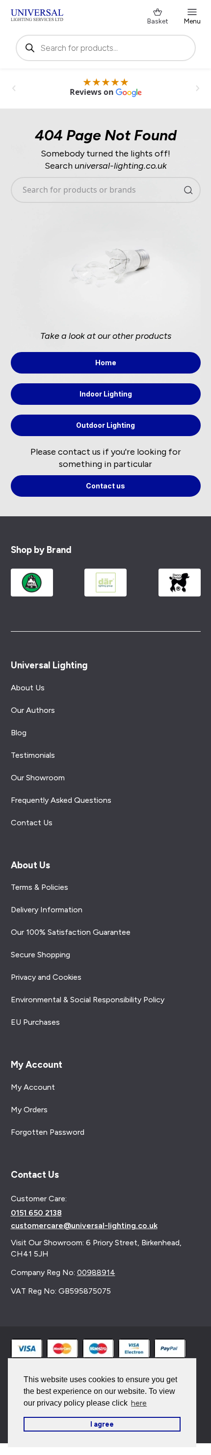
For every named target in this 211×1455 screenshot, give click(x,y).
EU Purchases (35, 1022)
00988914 (96, 1272)
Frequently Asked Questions (61, 800)
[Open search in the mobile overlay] (106, 48)
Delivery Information (46, 909)
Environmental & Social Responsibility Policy (87, 999)
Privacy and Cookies (46, 977)
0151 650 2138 (36, 1213)
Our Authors (33, 710)
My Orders (29, 1109)
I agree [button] (102, 1424)
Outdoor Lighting (105, 425)
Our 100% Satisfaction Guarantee (71, 932)
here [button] (139, 1403)
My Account (33, 1087)
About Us (28, 687)
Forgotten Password (47, 1132)
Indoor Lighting (105, 394)
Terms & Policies (39, 887)
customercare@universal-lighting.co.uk (84, 1226)
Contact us (105, 486)
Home (105, 362)
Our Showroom (38, 777)
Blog (18, 732)
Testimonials (33, 755)
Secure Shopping (40, 954)
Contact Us (32, 822)
